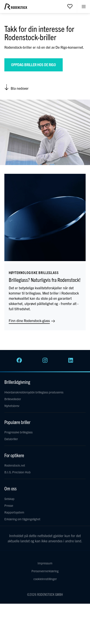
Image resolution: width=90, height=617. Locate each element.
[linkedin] (70, 362)
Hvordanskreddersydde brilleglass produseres (33, 392)
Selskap (9, 499)
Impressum (45, 563)
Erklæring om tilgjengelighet (22, 519)
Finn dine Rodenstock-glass (30, 320)
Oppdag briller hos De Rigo (33, 64)
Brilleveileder (12, 399)
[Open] (70, 6)
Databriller (11, 439)
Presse (8, 505)
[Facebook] (19, 362)
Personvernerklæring (45, 571)
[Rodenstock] (15, 8)
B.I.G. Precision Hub (17, 472)
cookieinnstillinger (45, 579)
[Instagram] (45, 362)
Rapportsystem (14, 512)
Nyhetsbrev (11, 406)
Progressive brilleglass (18, 432)
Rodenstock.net (14, 465)
